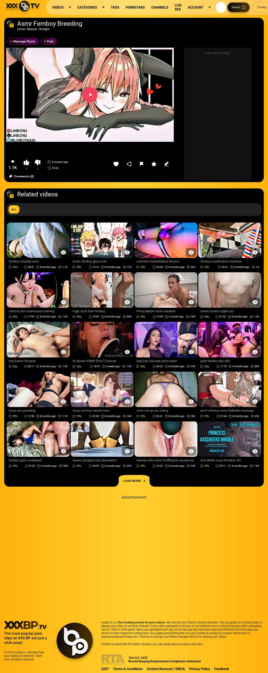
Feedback (221, 669)
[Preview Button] (63, 252)
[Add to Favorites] (117, 164)
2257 (105, 669)
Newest (32, 29)
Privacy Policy (199, 669)
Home (21, 29)
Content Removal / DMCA (166, 669)
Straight (44, 29)
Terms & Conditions (128, 669)
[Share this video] (130, 164)
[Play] (90, 94)
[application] (90, 95)
